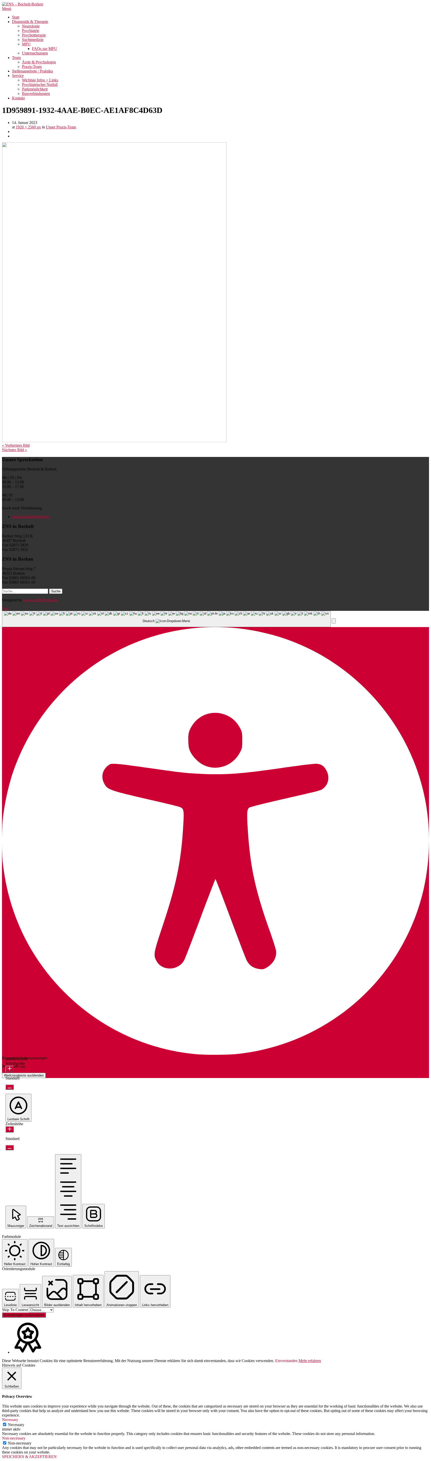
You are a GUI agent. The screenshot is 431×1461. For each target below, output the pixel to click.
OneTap (32, 1066)
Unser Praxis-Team (61, 127)
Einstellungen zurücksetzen (24, 1315)
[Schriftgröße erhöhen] (9, 1069)
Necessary (16, 1425)
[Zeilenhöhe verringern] (9, 1147)
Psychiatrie (30, 30)
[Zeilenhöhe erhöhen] (9, 1129)
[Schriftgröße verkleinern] (9, 1087)
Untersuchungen (35, 53)
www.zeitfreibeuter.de (40, 600)
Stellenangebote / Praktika (32, 71)
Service (18, 75)
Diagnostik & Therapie (30, 21)
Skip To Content (15, 1310)
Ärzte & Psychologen (39, 62)
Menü (6, 8)
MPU (26, 44)
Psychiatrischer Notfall (40, 84)
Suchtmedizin (32, 39)
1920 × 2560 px (28, 127)
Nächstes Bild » (14, 450)
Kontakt (18, 98)
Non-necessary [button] (13, 1438)
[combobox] (166, 619)
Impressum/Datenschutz (31, 516)
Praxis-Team (32, 66)
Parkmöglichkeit (35, 89)
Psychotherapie (34, 35)
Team (16, 57)
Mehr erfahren (310, 1361)
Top (5, 608)
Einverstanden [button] (286, 1361)
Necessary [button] (10, 1420)
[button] (334, 621)
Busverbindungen (36, 93)
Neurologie (31, 26)
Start (15, 17)
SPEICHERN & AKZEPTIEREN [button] (29, 1457)
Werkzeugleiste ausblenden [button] (24, 1075)
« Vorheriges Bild (16, 445)
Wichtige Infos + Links (40, 80)
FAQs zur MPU (44, 48)
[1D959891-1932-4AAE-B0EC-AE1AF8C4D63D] (114, 441)
